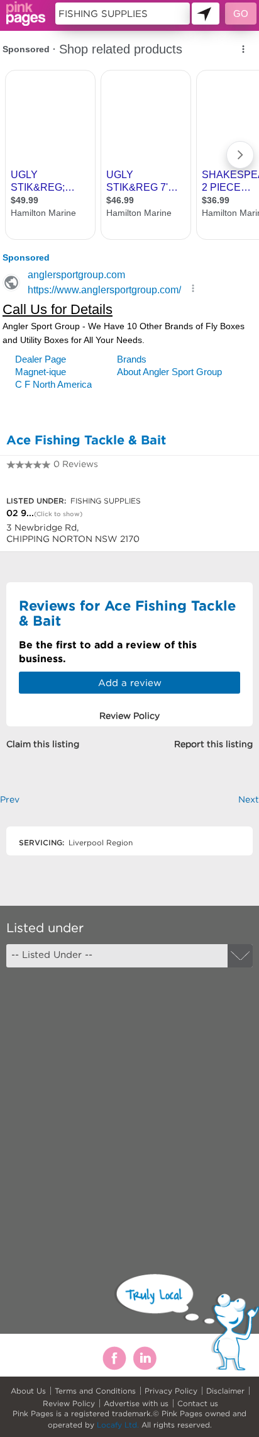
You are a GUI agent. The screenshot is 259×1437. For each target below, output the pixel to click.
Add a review (130, 682)
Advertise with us (136, 1403)
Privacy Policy (171, 1391)
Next (248, 799)
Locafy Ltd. (118, 1425)
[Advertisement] (129, 1109)
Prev (9, 799)
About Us (28, 1391)
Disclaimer (225, 1391)
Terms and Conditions (95, 1391)
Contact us (197, 1403)
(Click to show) (58, 513)
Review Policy (69, 1403)
